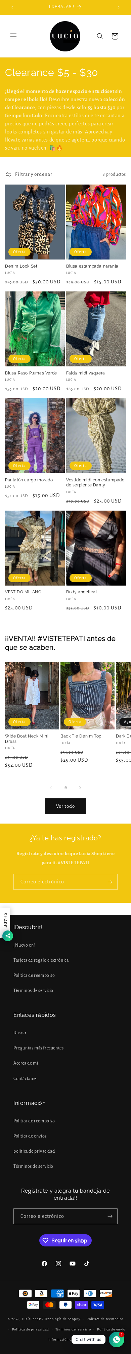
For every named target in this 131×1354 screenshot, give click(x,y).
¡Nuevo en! (24, 945)
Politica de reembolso (34, 975)
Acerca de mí (25, 1063)
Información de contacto (68, 1339)
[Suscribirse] (109, 882)
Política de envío (111, 1329)
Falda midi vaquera (85, 373)
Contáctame (25, 1078)
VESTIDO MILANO (23, 592)
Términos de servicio (33, 990)
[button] (13, 36)
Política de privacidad (30, 1329)
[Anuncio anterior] (12, 7)
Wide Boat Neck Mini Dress (26, 739)
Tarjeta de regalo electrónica (41, 960)
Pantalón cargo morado (29, 480)
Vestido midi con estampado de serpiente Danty (95, 483)
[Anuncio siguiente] (118, 7)
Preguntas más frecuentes (38, 1048)
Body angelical (81, 592)
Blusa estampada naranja (92, 266)
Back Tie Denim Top (80, 736)
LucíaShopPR (33, 1319)
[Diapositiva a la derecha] (80, 787)
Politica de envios (30, 1136)
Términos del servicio (73, 1329)
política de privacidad (34, 1151)
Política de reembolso (105, 1319)
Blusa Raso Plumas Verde (31, 373)
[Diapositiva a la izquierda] (50, 787)
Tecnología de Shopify (62, 1319)
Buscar (20, 1033)
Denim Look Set (21, 266)
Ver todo (65, 806)
